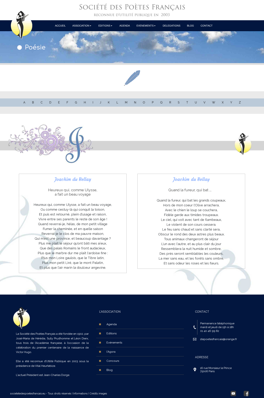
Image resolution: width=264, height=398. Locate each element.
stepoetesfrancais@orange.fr (218, 339)
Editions (111, 333)
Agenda (111, 324)
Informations (80, 393)
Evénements (114, 342)
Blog (109, 370)
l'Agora (110, 351)
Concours (112, 361)
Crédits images (98, 393)
